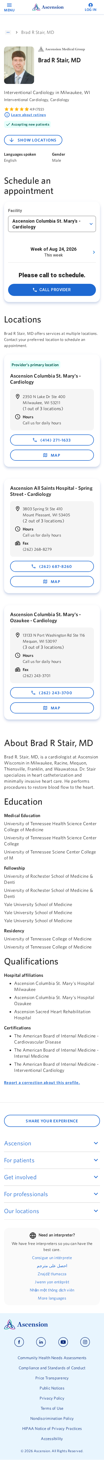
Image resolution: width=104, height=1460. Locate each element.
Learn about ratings (28, 115)
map (55, 455)
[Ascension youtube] (63, 1342)
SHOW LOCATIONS (37, 140)
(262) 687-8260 (55, 566)
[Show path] (8, 32)
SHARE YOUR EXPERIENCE (52, 1121)
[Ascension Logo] (52, 1324)
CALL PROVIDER (55, 289)
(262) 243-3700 (55, 692)
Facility (15, 210)
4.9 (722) (37, 109)
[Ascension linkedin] (41, 1342)
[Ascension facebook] (19, 1342)
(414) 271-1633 (55, 440)
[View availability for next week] (94, 252)
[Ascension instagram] (85, 1342)
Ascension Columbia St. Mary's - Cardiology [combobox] (46, 223)
